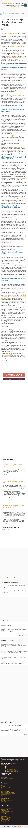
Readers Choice (4, 795)
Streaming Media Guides (6, 794)
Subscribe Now (12, 375)
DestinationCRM (4, 809)
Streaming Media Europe (6, 819)
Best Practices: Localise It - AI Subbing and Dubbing (13, 586)
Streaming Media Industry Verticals (8, 793)
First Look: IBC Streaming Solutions (8, 624)
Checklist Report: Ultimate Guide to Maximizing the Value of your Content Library (11, 730)
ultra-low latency (13, 54)
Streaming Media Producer (6, 820)
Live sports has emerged (7, 33)
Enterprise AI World (5, 810)
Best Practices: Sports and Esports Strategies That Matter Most (14, 591)
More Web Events (23, 635)
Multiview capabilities (6, 136)
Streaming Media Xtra (5, 791)
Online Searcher (4, 816)
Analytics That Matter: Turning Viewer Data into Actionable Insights (13, 630)
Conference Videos (5, 789)
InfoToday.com (4, 812)
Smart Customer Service (6, 817)
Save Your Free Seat (13, 6)
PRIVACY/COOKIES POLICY (6, 778)
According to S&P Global (18, 95)
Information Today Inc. (5, 764)
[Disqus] (14, 403)
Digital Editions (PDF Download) (8, 787)
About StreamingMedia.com (6, 800)
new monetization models (18, 46)
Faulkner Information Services (7, 811)
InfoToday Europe (4, 813)
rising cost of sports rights (15, 57)
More (25, 596)
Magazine (4, 786)
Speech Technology (5, 818)
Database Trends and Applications (8, 808)
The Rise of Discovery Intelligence (14, 725)
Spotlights (3, 799)
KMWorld (3, 815)
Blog (1, 14)
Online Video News (5, 798)
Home (2, 785)
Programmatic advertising (7, 220)
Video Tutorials (4, 790)
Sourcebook (3, 797)
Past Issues (19, 379)
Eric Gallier (4, 13)
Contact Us (3, 801)
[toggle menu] (25, 5)
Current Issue (8, 379)
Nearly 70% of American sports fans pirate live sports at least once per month (13, 297)
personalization (21, 147)
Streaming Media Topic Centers (7, 792)
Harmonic (6, 355)
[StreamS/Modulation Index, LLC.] (14, 538)
